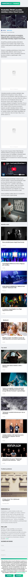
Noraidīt (18, 575)
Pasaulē (4, 245)
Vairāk (7, 538)
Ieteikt (10, 30)
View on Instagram (14, 89)
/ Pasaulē (15, 3)
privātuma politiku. (20, 572)
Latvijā (3, 268)
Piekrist (9, 575)
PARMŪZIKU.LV (7, 3)
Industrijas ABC (5, 503)
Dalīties (4, 30)
